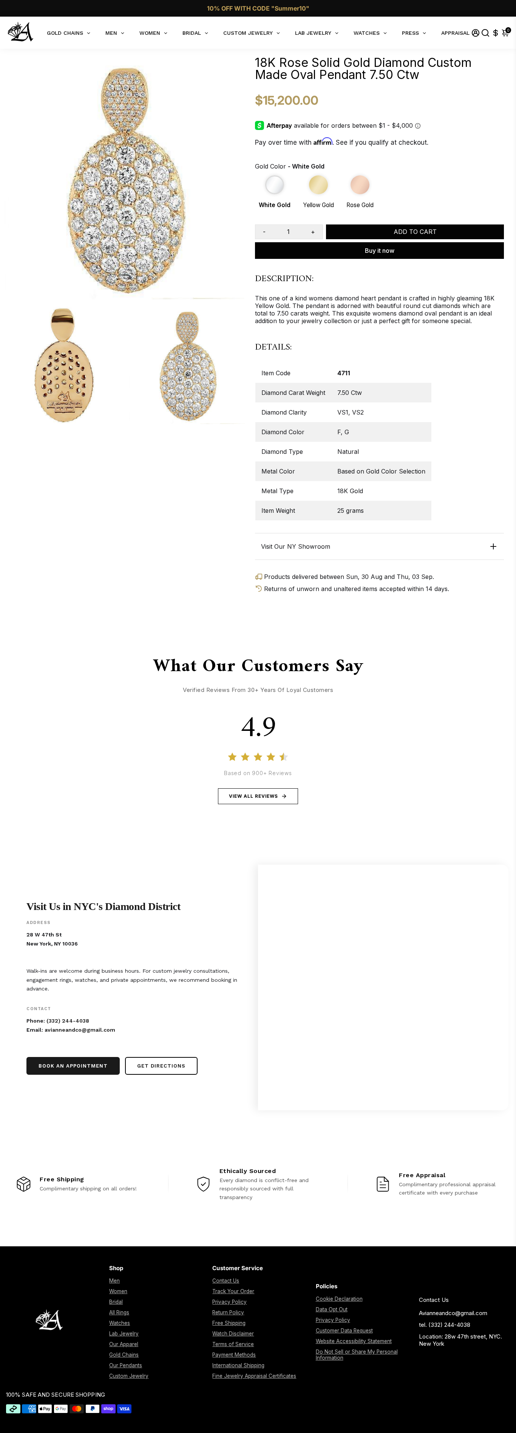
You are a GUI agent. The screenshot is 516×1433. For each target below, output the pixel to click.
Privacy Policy (229, 1302)
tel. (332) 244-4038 (444, 1324)
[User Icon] (475, 32)
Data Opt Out (332, 1309)
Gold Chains (124, 1355)
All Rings (119, 1312)
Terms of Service (233, 1344)
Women (118, 1291)
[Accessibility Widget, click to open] (504, 1421)
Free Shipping (229, 1323)
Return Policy (228, 1312)
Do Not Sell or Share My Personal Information (357, 1355)
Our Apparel (123, 1344)
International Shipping (238, 1365)
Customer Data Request (344, 1331)
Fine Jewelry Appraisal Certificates (254, 1376)
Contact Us (225, 1281)
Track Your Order (233, 1291)
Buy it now (379, 250)
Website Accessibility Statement (354, 1341)
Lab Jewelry (124, 1334)
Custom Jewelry (128, 1376)
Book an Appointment (73, 1066)
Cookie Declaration (339, 1299)
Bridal (116, 1302)
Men (114, 1281)
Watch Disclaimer (233, 1334)
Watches (119, 1323)
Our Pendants (125, 1365)
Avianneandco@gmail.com (453, 1313)
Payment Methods (234, 1355)
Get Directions (161, 1066)
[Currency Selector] (495, 32)
